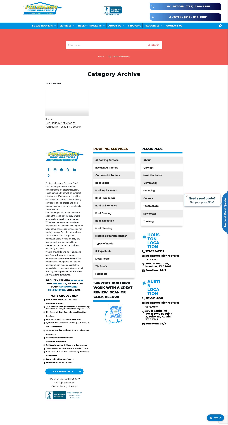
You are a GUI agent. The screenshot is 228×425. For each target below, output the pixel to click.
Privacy (64, 386)
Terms (55, 386)
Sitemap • (73, 386)
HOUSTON (76, 280)
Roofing (49, 119)
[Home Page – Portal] (42, 8)
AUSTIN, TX (59, 283)
